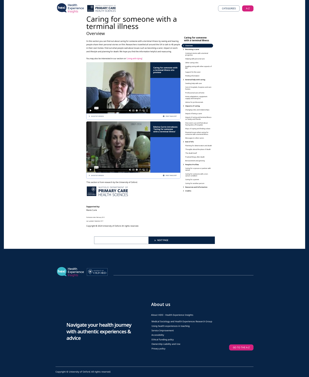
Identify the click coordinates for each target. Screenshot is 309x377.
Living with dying (134, 58)
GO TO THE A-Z (241, 347)
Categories (229, 8)
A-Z (248, 8)
